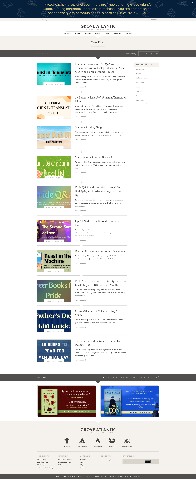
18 (155, 378)
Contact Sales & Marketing (45, 468)
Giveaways (139, 92)
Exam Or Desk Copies (64, 462)
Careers (82, 462)
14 (141, 378)
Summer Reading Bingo (89, 128)
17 (151, 378)
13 (137, 378)
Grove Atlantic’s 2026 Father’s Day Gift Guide (98, 313)
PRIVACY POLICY (89, 476)
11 (130, 378)
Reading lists (49, 84)
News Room (83, 459)
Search (154, 20)
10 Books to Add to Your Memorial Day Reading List (98, 343)
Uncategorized (140, 69)
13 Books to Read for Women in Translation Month (100, 100)
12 (134, 378)
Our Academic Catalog (65, 459)
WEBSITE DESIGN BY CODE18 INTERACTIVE (129, 476)
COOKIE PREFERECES (110, 476)
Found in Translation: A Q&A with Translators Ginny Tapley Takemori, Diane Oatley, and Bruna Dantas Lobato (99, 68)
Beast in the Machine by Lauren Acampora (100, 251)
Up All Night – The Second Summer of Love (97, 223)
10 (127, 378)
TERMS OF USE (99, 476)
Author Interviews (141, 78)
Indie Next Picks (41, 459)
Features (138, 74)
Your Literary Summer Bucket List (95, 158)
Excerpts (138, 96)
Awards (138, 87)
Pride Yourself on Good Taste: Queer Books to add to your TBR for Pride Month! (100, 283)
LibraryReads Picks (42, 462)
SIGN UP (147, 461)
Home (38, 54)
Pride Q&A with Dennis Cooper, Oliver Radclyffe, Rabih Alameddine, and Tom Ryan (98, 191)
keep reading (80, 87)
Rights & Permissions (64, 465)
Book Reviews (140, 83)
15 (144, 378)
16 (148, 378)
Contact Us (83, 468)
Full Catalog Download (43, 465)
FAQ (81, 465)
